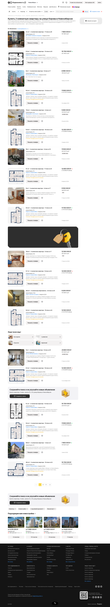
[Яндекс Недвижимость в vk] (96, 586)
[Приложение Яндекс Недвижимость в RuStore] (101, 597)
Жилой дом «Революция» (32, 74)
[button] (66, 2)
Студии (28, 572)
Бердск (48, 570)
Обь (48, 574)
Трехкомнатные (30, 576)
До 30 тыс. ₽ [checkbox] (14, 239)
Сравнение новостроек (90, 548)
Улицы (86, 550)
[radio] (43, 484)
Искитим (49, 568)
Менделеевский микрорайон (34, 553)
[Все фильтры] (9, 11)
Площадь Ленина (70, 550)
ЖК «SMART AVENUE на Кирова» (34, 35)
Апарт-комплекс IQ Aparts (32, 294)
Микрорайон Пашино (32, 559)
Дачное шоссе (11, 550)
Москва (48, 548)
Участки (10, 568)
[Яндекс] (99, 604)
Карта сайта (77, 586)
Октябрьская (69, 555)
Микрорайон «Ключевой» (32, 113)
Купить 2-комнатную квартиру (92, 570)
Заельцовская (69, 559)
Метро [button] (86, 11)
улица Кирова (29, 34)
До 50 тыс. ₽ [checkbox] (24, 239)
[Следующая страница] (50, 484)
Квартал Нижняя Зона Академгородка (36, 550)
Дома (9, 572)
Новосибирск (50, 553)
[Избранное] (63, 2)
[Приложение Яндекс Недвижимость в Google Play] (96, 597)
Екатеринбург (50, 555)
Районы (86, 555)
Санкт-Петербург (51, 550)
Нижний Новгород (51, 559)
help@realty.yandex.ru (37, 596)
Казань (48, 557)
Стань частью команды (30, 586)
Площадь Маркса (70, 553)
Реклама (21, 586)
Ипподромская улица (13, 553)
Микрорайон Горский (32, 555)
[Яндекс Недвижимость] (17, 2)
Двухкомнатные (31, 568)
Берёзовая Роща (70, 548)
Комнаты (10, 576)
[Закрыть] (101, 11)
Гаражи (9, 574)
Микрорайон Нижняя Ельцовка (34, 557)
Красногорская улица (13, 555)
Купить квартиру (89, 568)
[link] (99, 2)
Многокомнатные (31, 574)
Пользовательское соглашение (45, 586)
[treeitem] (12, 7)
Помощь (70, 586)
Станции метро (88, 557)
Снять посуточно (70, 570)
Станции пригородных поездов (92, 553)
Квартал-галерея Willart (31, 55)
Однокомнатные (31, 570)
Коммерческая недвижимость (15, 570)
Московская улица (12, 557)
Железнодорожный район (33, 548)
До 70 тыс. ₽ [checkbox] (34, 239)
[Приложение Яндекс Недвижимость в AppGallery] (98, 597)
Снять (67, 568)
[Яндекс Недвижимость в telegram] (101, 586)
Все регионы (88, 559)
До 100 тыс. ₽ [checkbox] (44, 239)
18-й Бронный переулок (13, 548)
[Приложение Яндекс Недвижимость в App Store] (93, 597)
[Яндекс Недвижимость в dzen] (99, 586)
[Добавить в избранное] (42, 43)
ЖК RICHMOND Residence (32, 353)
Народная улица (12, 559)
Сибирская (68, 557)
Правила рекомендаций (61, 586)
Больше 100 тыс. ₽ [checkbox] (16, 243)
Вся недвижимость (12, 586)
